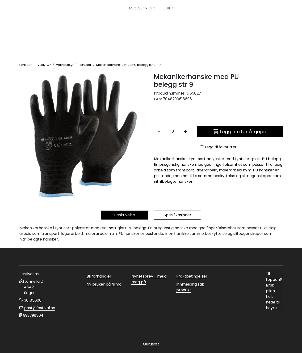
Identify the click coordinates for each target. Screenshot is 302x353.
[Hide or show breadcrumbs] (160, 65)
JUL (168, 8)
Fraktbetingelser (191, 276)
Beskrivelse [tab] (124, 215)
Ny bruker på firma (104, 284)
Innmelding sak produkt (190, 287)
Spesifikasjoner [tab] (177, 215)
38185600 (33, 300)
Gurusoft (151, 344)
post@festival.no (39, 308)
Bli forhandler (99, 276)
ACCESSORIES (140, 8)
